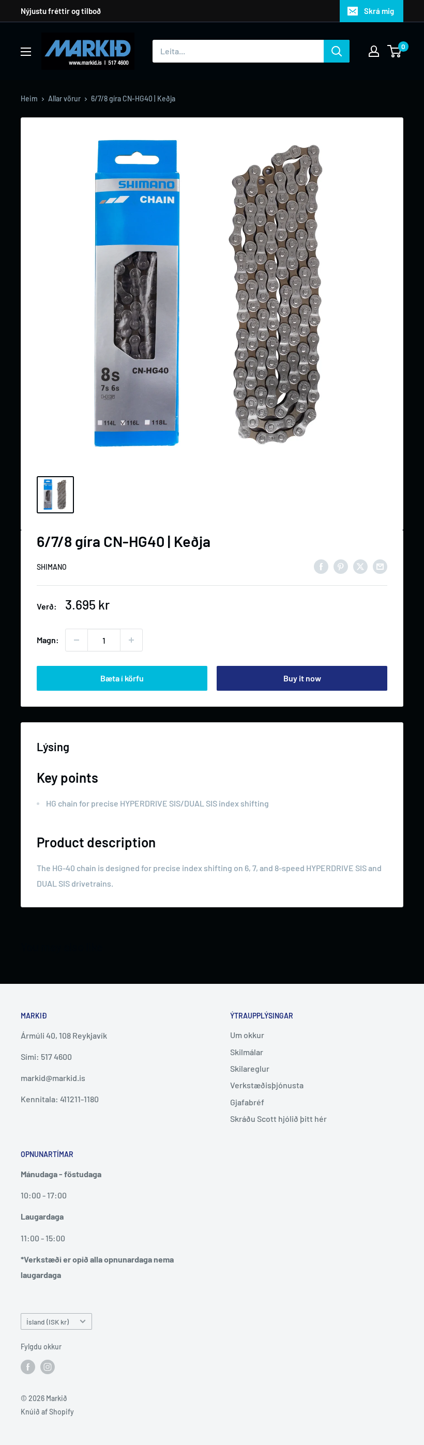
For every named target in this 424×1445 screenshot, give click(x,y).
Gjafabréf (247, 1102)
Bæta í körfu (122, 678)
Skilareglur (249, 1068)
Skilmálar (246, 1052)
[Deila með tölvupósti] (380, 566)
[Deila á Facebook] (321, 566)
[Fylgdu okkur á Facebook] (28, 1367)
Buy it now (302, 678)
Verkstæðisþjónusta (267, 1085)
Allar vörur (64, 98)
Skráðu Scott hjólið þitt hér (278, 1118)
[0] (394, 51)
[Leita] (337, 51)
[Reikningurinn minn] (374, 51)
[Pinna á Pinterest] (341, 566)
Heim (29, 98)
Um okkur (247, 1035)
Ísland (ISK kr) (47, 1321)
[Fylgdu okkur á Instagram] (47, 1367)
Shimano (52, 566)
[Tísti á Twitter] (360, 566)
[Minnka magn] (76, 640)
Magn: (48, 640)
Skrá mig (379, 11)
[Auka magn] (131, 640)
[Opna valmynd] (26, 52)
